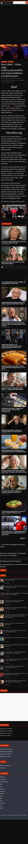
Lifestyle (2, 793)
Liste (1, 796)
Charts (1, 784)
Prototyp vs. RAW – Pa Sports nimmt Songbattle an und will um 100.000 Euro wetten (16, 586)
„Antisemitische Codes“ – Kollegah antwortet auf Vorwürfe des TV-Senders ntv (15, 667)
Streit (12, 82)
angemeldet (9, 564)
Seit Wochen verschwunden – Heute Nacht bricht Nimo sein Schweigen (13, 554)
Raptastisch (4, 61)
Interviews (2, 791)
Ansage (9, 80)
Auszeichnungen (4, 781)
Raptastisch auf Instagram (6, 731)
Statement (3, 82)
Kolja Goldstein (22, 80)
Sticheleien (8, 82)
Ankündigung (3, 779)
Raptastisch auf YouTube (6, 733)
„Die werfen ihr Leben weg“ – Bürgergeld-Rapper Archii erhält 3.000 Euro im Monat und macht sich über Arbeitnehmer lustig (16, 616)
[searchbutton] (27, 2)
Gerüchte (2, 788)
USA (1, 805)
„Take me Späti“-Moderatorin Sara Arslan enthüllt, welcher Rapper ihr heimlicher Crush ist (15, 681)
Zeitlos (1, 808)
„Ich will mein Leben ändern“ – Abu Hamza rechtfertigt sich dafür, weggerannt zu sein (16, 659)
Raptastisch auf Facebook (6, 728)
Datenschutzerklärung (5, 765)
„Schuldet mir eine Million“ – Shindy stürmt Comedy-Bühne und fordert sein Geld (15, 631)
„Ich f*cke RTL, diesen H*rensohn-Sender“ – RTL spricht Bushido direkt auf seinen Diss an (16, 674)
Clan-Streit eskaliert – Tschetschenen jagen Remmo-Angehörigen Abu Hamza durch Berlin (15, 652)
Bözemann (16, 80)
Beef (12, 80)
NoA (1, 798)
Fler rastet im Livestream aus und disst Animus (12, 545)
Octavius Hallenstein (15, 78)
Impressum (2, 767)
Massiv (12, 106)
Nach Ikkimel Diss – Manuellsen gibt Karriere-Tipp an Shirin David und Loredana (16, 608)
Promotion (2, 803)
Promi (1, 800)
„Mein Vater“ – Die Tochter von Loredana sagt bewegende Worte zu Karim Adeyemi (14, 601)
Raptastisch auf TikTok (5, 735)
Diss (1, 786)
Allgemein (11, 61)
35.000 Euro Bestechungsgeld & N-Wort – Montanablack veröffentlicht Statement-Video (16, 594)
